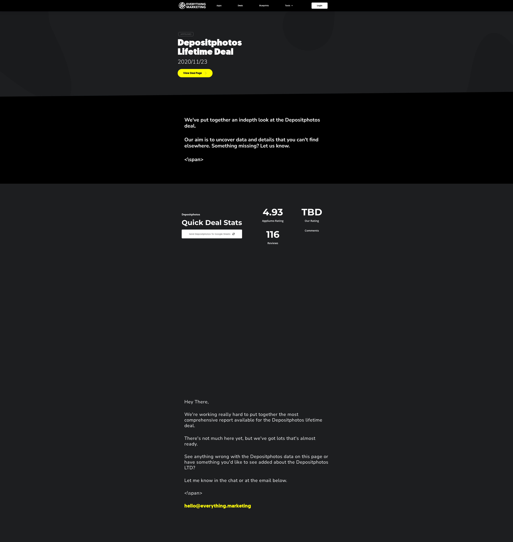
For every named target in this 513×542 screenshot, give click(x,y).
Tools (287, 5)
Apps (219, 5)
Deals (240, 5)
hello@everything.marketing (217, 505)
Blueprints (264, 5)
